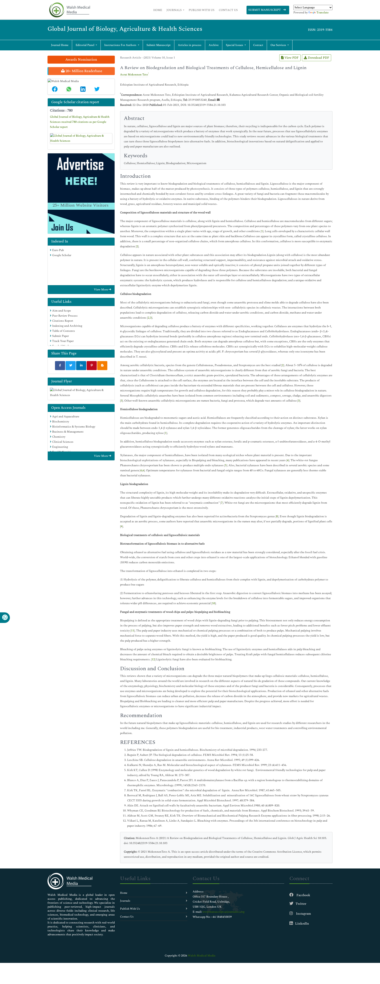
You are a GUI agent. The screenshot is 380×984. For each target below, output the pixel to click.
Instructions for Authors (120, 45)
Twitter (301, 903)
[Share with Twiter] (70, 365)
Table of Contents (63, 331)
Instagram (303, 913)
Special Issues (235, 45)
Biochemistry (60, 421)
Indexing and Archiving (66, 326)
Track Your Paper (62, 341)
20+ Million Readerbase (83, 71)
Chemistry (58, 437)
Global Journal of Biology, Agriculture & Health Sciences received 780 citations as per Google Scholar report (80, 122)
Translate (322, 12)
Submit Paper (60, 336)
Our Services (278, 45)
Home (157, 10)
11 (132, 630)
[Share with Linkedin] (81, 365)
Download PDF (318, 57)
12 (153, 659)
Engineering (59, 447)
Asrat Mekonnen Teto (134, 74)
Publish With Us (201, 10)
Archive (214, 45)
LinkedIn (302, 923)
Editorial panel (85, 45)
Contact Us (228, 10)
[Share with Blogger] (102, 365)
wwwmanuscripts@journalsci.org (224, 912)
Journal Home (59, 45)
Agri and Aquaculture (65, 416)
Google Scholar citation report (75, 102)
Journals (174, 10)
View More (101, 289)
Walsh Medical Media (201, 955)
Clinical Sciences (62, 442)
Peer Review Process (64, 316)
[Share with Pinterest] (92, 365)
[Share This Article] (55, 89)
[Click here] (81, 138)
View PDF (291, 57)
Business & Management (67, 432)
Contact (258, 45)
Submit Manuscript (264, 10)
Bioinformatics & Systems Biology (73, 426)
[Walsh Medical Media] (69, 10)
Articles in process (189, 45)
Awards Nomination (81, 59)
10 (213, 603)
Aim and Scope (61, 310)
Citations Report (62, 321)
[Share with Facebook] (60, 365)
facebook (303, 895)
